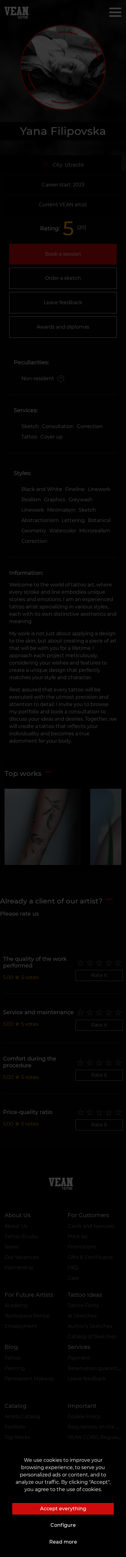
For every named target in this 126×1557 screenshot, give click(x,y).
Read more (63, 1542)
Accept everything (63, 1509)
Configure (63, 1525)
